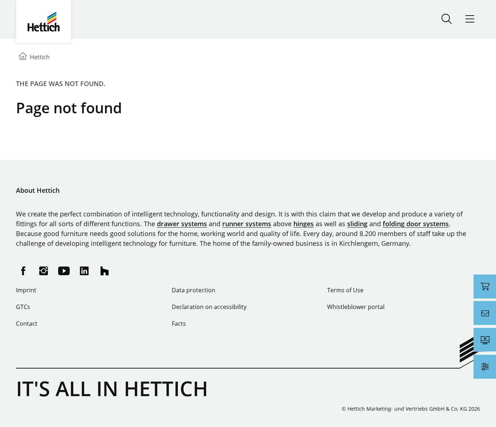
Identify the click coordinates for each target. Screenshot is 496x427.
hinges (303, 223)
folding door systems (416, 223)
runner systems (246, 223)
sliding (357, 223)
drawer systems (182, 223)
